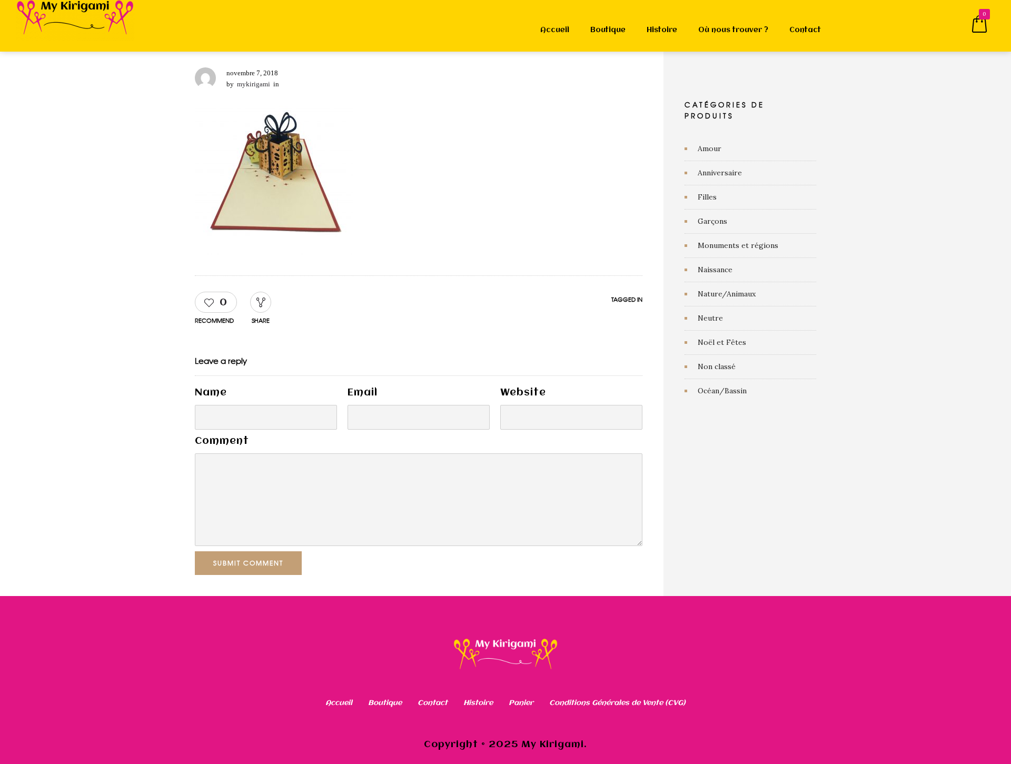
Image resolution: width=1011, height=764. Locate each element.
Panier (521, 703)
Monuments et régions (738, 245)
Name (211, 393)
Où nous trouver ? (733, 30)
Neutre (710, 318)
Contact (805, 30)
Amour (709, 148)
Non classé (717, 366)
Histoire (662, 30)
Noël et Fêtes (722, 342)
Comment (222, 441)
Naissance (715, 269)
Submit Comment (248, 563)
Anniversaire (720, 172)
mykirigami (253, 84)
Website (523, 393)
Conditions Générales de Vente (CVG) (617, 703)
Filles (707, 197)
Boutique (608, 30)
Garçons (712, 221)
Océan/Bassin (722, 390)
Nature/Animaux (727, 294)
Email (363, 393)
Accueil (554, 30)
